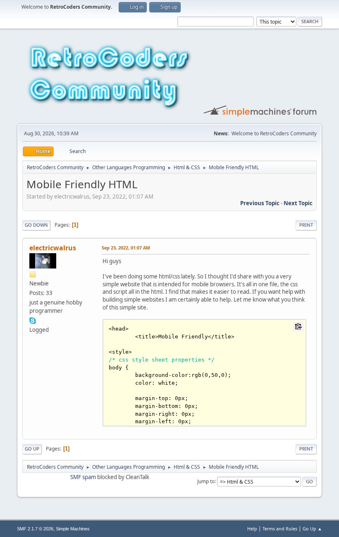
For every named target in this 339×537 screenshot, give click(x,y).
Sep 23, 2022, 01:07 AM (126, 248)
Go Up (32, 449)
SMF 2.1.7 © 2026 (35, 528)
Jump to (206, 480)
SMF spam (83, 477)
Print (306, 225)
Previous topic (259, 203)
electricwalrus (52, 247)
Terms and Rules (280, 528)
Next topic (298, 203)
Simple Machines (73, 528)
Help (252, 528)
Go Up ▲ (312, 528)
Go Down (36, 225)
